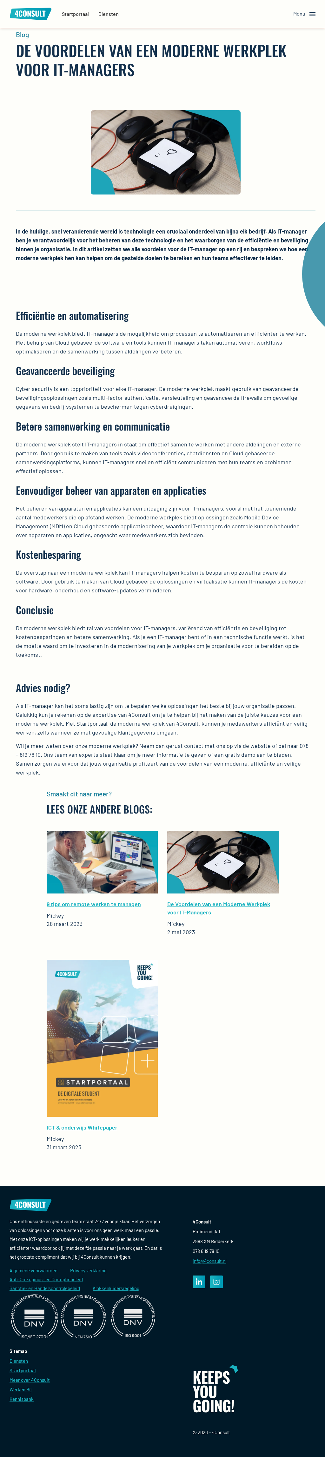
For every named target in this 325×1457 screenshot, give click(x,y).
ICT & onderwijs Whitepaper (82, 1127)
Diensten (108, 14)
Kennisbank (22, 1399)
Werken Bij (21, 1389)
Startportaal (75, 14)
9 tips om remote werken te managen (94, 903)
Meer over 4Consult (30, 1380)
